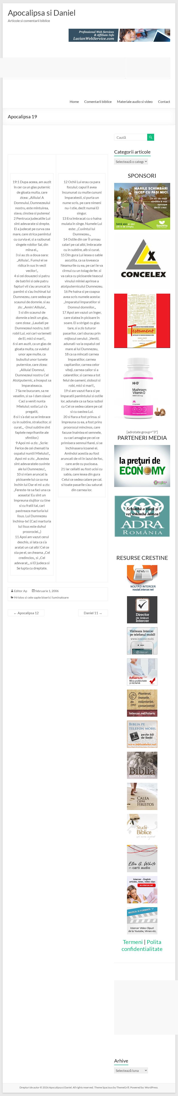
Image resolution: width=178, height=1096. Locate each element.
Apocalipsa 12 (26, 613)
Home (74, 101)
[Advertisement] (148, 68)
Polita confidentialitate (142, 945)
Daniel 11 (93, 613)
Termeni (133, 941)
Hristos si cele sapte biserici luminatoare (41, 597)
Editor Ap (20, 591)
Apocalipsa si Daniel (42, 12)
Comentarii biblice (98, 101)
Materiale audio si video (135, 101)
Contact (164, 101)
